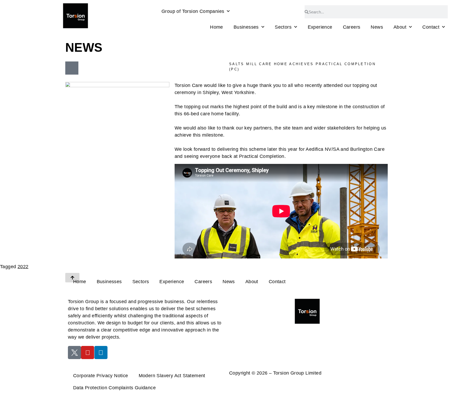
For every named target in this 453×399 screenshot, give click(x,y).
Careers (351, 27)
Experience (320, 27)
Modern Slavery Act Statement (172, 375)
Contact (430, 27)
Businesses (246, 27)
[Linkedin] (100, 352)
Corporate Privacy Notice (100, 375)
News (377, 27)
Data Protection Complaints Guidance (114, 387)
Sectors (283, 27)
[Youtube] (87, 352)
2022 (23, 266)
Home (216, 27)
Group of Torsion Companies (192, 11)
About (399, 27)
